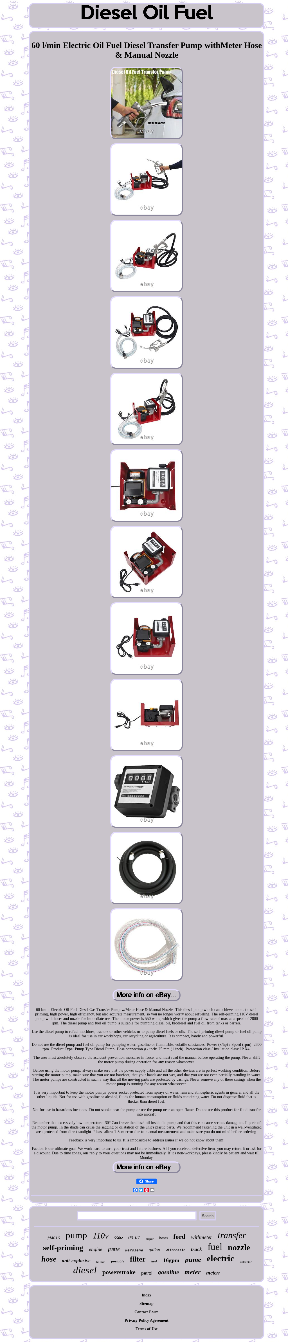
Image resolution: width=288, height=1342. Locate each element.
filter (138, 1259)
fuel (215, 1247)
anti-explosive (76, 1260)
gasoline (168, 1272)
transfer (232, 1235)
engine (95, 1249)
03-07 (134, 1237)
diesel (85, 1270)
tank (154, 1261)
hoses (163, 1238)
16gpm (171, 1260)
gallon (154, 1249)
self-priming (63, 1248)
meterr (213, 1273)
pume (193, 1259)
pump (76, 1235)
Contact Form (146, 1312)
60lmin (100, 1262)
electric (220, 1258)
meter (192, 1272)
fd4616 (54, 1238)
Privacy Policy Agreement (146, 1320)
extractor (246, 1262)
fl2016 (114, 1249)
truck (196, 1249)
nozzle (239, 1247)
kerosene (134, 1250)
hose (48, 1259)
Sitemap (147, 1303)
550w (118, 1238)
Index (146, 1295)
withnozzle (175, 1250)
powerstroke (119, 1272)
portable (117, 1261)
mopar (150, 1238)
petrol (146, 1273)
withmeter (201, 1237)
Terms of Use (147, 1329)
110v (101, 1235)
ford (179, 1236)
